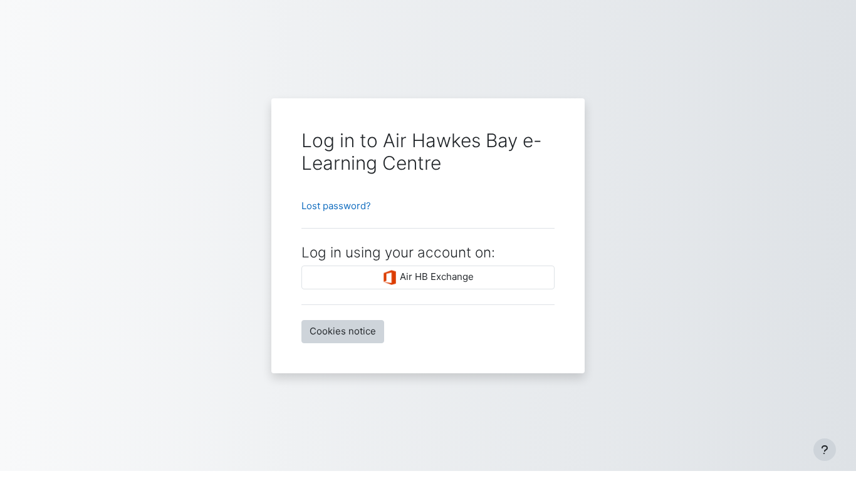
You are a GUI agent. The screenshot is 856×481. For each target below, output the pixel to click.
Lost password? (336, 206)
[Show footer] (824, 449)
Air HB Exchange (435, 276)
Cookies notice (343, 331)
